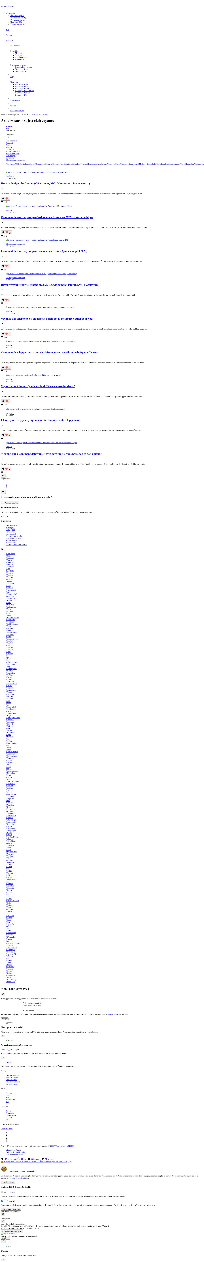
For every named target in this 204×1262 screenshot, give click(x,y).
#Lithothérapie (11, 820)
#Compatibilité (150, 164)
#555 (7, 882)
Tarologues (19, 55)
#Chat (8, 922)
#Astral (8, 920)
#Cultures (9, 884)
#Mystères (9, 803)
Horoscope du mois (22, 93)
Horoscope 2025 (21, 95)
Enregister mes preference (11, 1209)
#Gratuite (9, 698)
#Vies (8, 790)
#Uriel (8, 613)
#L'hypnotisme (11, 948)
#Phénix (9, 877)
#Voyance (124, 164)
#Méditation (10, 673)
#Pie (7, 958)
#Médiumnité (11, 822)
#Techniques (10, 950)
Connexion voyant (17, 111)
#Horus (182, 164)
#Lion (62, 164)
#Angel (8, 716)
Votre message (28, 1010)
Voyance (9, 147)
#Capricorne (39, 164)
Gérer (4, 1182)
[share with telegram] (6, 1137)
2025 (7, 1120)
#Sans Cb (9, 779)
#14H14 (9, 867)
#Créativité (10, 845)
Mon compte (15, 45)
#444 (7, 894)
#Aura (8, 660)
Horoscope (14, 82)
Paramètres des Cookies (14, 1154)
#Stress (8, 847)
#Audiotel (9, 741)
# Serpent (9, 873)
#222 (7, 739)
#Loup (8, 962)
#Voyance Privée (12, 954)
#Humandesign (11, 979)
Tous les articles (11, 141)
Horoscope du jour (22, 86)
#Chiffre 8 (9, 647)
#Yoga (8, 667)
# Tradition (10, 916)
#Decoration (10, 809)
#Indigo (8, 769)
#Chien (8, 931)
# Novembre (10, 952)
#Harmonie (10, 722)
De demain (10, 1113)
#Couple (9, 692)
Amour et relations (12, 154)
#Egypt (8, 735)
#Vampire (9, 969)
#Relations (160, 164)
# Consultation (11, 743)
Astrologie (9, 143)
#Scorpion (76, 164)
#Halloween (10, 975)
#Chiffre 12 (10, 720)
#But (7, 745)
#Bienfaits (9, 671)
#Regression (10, 982)
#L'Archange (10, 694)
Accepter (11, 1182)
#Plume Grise (11, 924)
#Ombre (9, 971)
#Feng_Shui (10, 664)
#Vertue (8, 637)
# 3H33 (8, 858)
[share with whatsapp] (6, 1139)
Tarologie (9, 145)
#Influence (10, 839)
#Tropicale (10, 799)
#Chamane (10, 758)
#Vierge (104, 164)
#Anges (8, 792)
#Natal (8, 747)
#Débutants (10, 762)
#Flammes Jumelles (13, 943)
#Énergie (9, 677)
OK (3, 1036)
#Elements (9, 786)
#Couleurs (9, 679)
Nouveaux (16, 22)
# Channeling (11, 933)
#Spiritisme (10, 622)
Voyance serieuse (21, 69)
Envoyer (5, 1019)
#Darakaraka (10, 784)
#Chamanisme (11, 690)
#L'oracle (9, 760)
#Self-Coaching (11, 684)
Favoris (10, 41)
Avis (7, 30)
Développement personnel (15, 160)
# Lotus (8, 903)
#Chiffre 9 (9, 650)
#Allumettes (10, 733)
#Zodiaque (10, 726)
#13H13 (9, 918)
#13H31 (9, 899)
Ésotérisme (10, 158)
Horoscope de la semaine (24, 91)
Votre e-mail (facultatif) (31, 1005)
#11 (7, 656)
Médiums (18, 53)
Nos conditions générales (10, 1212)
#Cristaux (9, 818)
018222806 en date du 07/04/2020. (61, 1146)
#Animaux (10, 909)
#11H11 (9, 875)
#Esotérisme (168, 164)
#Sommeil (9, 724)
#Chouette (9, 907)
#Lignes (9, 939)
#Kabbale (9, 973)
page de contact (113, 1014)
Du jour (8, 1111)
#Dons (8, 767)
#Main (8, 941)
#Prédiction (10, 805)
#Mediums (10, 688)
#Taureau (90, 164)
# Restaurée (10, 967)
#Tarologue (111, 164)
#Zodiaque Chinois (13, 718)
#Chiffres (9, 788)
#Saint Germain (11, 756)
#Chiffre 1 (9, 641)
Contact (13, 106)
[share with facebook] (6, 1133)
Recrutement (15, 100)
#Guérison (9, 675)
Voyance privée (17, 20)
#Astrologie (24, 164)
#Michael (9, 696)
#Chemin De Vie (12, 639)
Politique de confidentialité (16, 1152)
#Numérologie (133, 164)
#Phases (9, 965)
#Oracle (9, 686)
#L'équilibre (10, 828)
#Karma (9, 890)
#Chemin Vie (11, 713)
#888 (7, 928)
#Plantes (9, 833)
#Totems (9, 911)
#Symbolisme (11, 824)
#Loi (7, 705)
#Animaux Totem (12, 618)
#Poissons (83, 164)
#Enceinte (9, 935)
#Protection (189, 164)
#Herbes (9, 835)
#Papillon (9, 856)
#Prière (8, 615)
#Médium (141, 164)
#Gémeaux (55, 164)
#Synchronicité (11, 632)
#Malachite (10, 635)
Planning (9, 35)
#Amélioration (11, 709)
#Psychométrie (11, 852)
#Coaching (10, 681)
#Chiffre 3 (9, 645)
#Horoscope (10, 164)
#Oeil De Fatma (12, 624)
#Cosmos (9, 896)
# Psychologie (11, 794)
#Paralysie (9, 854)
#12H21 (9, 871)
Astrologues (19, 59)
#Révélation (10, 773)
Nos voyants (10, 14)
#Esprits (9, 777)
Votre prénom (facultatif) (32, 1003)
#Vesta (8, 775)
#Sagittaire (68, 164)
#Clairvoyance (11, 669)
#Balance (47, 164)
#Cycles (9, 826)
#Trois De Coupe (12, 782)
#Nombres (9, 811)
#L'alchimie (10, 813)
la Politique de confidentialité (17, 1178)
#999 (7, 869)
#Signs (8, 977)
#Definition (10, 886)
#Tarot (117, 164)
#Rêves (8, 658)
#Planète (9, 730)
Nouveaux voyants (13, 1082)
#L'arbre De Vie (12, 752)
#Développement (12, 662)
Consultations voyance (23, 67)
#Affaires (9, 956)
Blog (12, 77)
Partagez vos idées (11, 503)
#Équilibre (9, 630)
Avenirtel (9, 126)
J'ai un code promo (8, 6)
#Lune (8, 652)
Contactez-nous (7, 1129)
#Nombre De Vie (12, 837)
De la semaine (11, 1115)
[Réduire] (70, 1162)
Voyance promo (17, 24)
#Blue (8, 728)
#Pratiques (9, 737)
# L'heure (9, 860)
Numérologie (10, 156)
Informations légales (13, 1150)
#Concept (9, 945)
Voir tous (4, 516)
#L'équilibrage (11, 841)
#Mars (8, 701)
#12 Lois (9, 892)
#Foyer (8, 711)
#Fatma (8, 609)
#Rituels (9, 843)
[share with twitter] (6, 1135)
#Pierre (8, 703)
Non (3, 1238)
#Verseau (97, 164)
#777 (7, 913)
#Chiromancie (11, 816)
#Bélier (17, 164)
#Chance (9, 960)
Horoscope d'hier (21, 84)
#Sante (8, 850)
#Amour (176, 164)
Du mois (9, 1117)
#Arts (8, 801)
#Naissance (10, 862)
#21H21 (9, 865)
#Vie (7, 764)
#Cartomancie (11, 607)
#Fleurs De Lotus (12, 901)
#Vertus (8, 750)
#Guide (8, 626)
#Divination (10, 796)
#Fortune (9, 905)
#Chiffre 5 (9, 643)
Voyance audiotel (18, 18)
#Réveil (8, 926)
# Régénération (11, 879)
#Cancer (32, 164)
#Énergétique (11, 830)
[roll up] (3, 1241)
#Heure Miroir (11, 707)
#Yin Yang (10, 628)
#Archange (10, 611)
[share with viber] (6, 1142)
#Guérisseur (10, 754)
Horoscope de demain (23, 89)
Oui (8, 1238)
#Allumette (10, 888)
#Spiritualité (10, 620)
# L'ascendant (11, 937)
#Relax (8, 807)
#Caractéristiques (12, 771)
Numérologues (20, 57)
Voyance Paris (20, 71)
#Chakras (9, 654)
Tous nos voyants (12, 1075)
